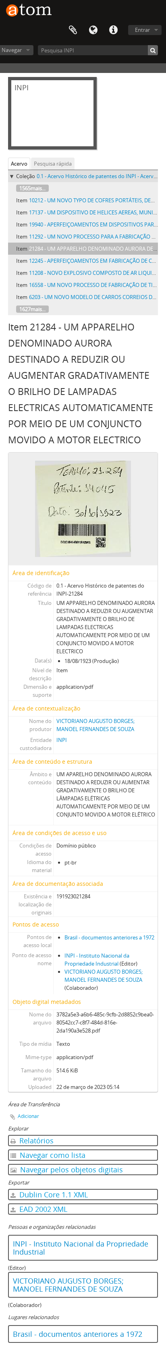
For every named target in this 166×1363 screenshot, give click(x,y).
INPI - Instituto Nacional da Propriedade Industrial (80, 1248)
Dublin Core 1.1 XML (52, 1194)
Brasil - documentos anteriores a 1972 (109, 937)
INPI (61, 740)
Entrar (142, 29)
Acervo (19, 163)
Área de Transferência (73, 30)
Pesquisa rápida (53, 163)
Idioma (93, 30)
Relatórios (35, 1140)
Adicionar (28, 1116)
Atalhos (113, 30)
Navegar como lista (51, 1155)
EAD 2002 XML (42, 1209)
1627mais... (32, 309)
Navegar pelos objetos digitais (70, 1169)
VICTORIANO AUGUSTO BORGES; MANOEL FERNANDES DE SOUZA (68, 1285)
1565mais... (32, 188)
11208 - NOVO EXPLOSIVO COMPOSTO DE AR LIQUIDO (94, 272)
